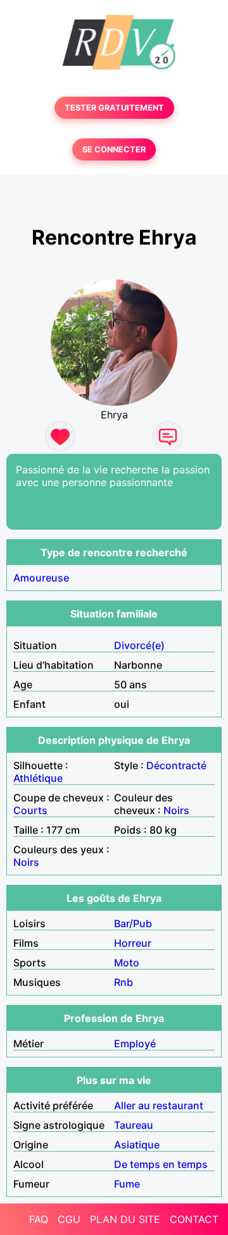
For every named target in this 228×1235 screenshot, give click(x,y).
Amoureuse (41, 577)
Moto (126, 962)
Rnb (123, 982)
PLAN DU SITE (125, 1219)
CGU (69, 1219)
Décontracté (176, 765)
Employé (135, 1043)
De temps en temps (161, 1164)
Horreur (132, 943)
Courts (30, 810)
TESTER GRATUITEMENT (114, 108)
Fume (127, 1183)
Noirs (176, 810)
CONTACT (194, 1219)
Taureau (133, 1125)
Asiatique (137, 1144)
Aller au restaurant (158, 1105)
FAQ (38, 1219)
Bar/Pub (133, 923)
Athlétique (38, 778)
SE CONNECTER (114, 149)
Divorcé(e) (139, 645)
